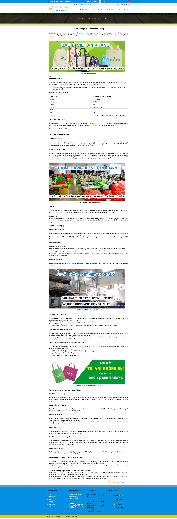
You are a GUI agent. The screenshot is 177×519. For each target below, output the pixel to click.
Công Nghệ (110, 9)
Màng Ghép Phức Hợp (53, 494)
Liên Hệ (126, 9)
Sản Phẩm (100, 9)
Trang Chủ (84, 9)
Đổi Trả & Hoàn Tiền (74, 496)
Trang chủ (72, 19)
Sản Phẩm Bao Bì (80, 19)
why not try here (94, 125)
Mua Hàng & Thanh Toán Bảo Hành (76, 494)
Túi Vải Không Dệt (52, 504)
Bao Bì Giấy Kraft (52, 496)
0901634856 (56, 1)
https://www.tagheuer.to (98, 127)
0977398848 (67, 1)
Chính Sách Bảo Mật (74, 498)
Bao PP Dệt (51, 501)
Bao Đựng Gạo (51, 506)
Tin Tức (119, 9)
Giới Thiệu (92, 9)
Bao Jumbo (51, 499)
